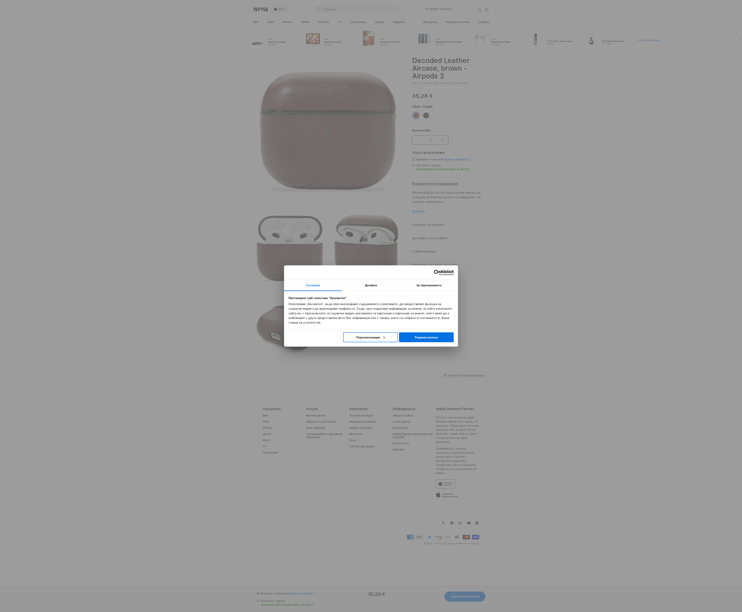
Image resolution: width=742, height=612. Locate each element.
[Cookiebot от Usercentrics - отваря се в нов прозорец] (437, 272)
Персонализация (368, 337)
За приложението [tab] (429, 285)
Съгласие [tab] (313, 285)
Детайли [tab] (371, 285)
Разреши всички (426, 337)
